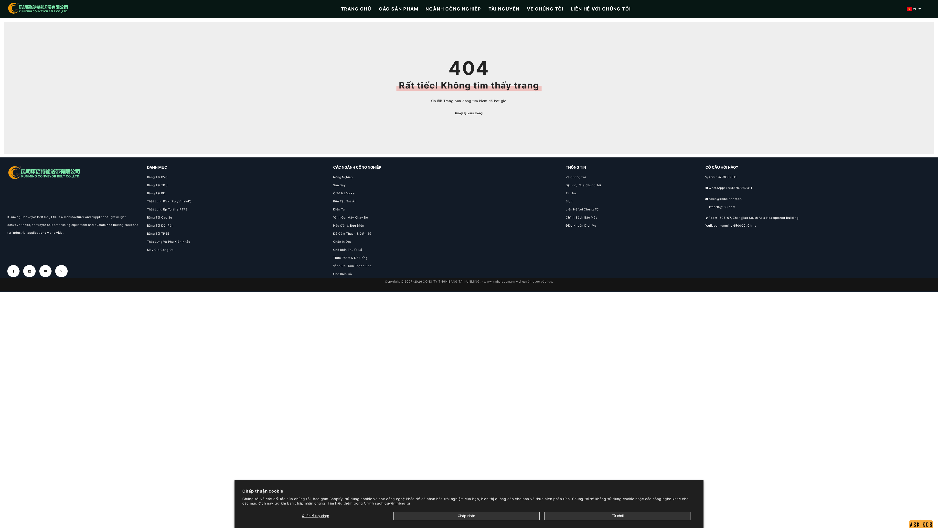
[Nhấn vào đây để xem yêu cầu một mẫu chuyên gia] (921, 512)
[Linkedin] (29, 271)
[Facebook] (13, 271)
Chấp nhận (466, 516)
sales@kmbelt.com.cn (725, 199)
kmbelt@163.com (722, 207)
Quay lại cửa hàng (469, 113)
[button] (914, 9)
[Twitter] (61, 271)
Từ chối (618, 516)
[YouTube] (45, 271)
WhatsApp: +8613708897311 (730, 188)
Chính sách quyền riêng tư (387, 503)
